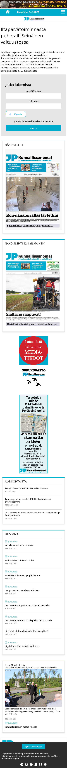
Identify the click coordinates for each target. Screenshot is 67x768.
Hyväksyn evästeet (33, 746)
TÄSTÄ (33, 128)
